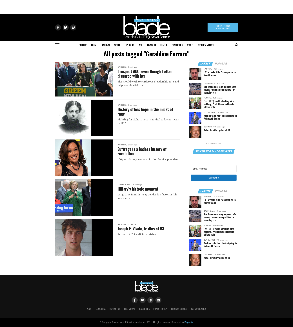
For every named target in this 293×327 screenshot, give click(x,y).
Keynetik (188, 322)
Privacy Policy (160, 308)
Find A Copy (129, 308)
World (117, 44)
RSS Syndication (198, 308)
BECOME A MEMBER (206, 44)
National (106, 44)
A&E (140, 44)
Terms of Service (179, 308)
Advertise (101, 308)
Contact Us (115, 308)
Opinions (129, 44)
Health (163, 44)
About (190, 44)
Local (94, 44)
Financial (151, 44)
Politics (83, 44)
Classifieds (177, 44)
